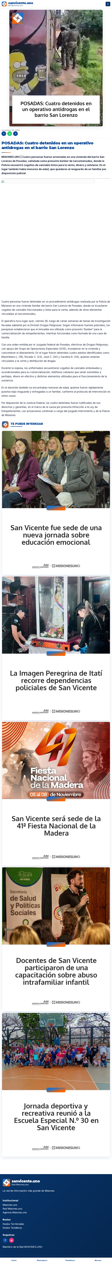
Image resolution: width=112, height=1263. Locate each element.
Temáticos (70, 1260)
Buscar (98, 1260)
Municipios (42, 1260)
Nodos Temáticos (12, 1227)
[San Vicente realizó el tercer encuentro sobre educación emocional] (56, 503)
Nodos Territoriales (13, 1223)
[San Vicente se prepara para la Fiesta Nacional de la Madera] (56, 794)
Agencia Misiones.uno (15, 1212)
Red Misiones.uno (12, 1208)
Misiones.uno (10, 1204)
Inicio (14, 1260)
